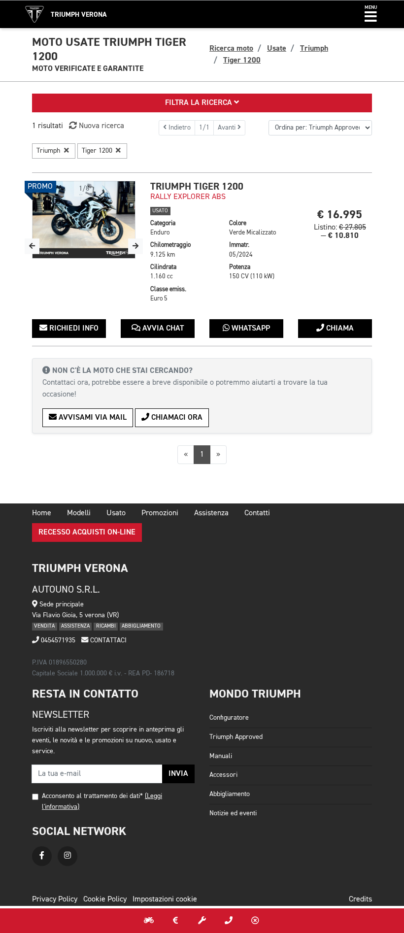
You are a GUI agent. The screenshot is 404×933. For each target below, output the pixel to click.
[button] (370, 14)
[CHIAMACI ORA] (228, 920)
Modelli (79, 513)
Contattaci (107, 640)
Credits (360, 899)
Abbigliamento (229, 794)
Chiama (339, 329)
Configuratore (229, 717)
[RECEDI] (255, 920)
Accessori (223, 774)
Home (41, 513)
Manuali (220, 756)
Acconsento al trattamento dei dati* (92, 796)
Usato (116, 513)
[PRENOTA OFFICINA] (202, 920)
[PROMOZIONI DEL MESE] (175, 920)
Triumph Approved (236, 736)
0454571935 (57, 640)
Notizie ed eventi (233, 813)
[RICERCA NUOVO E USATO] (148, 920)
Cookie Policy (105, 899)
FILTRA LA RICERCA (199, 103)
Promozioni (159, 513)
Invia (178, 774)
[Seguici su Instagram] (67, 856)
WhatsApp (250, 329)
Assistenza (211, 513)
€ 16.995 (339, 214)
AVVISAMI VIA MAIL (92, 418)
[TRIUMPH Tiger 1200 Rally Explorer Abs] (83, 220)
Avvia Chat (162, 329)
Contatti (257, 513)
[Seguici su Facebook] (42, 856)
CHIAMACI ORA (175, 418)
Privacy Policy (54, 899)
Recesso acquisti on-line (86, 532)
